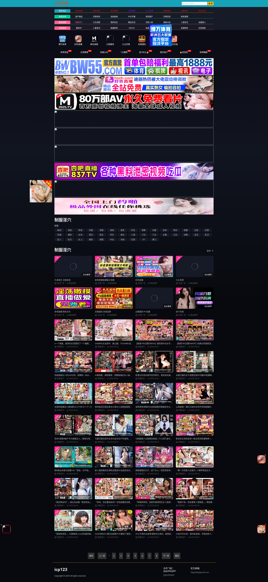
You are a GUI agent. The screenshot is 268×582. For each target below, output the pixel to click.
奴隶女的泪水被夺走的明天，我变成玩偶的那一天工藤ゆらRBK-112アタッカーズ (170, 375)
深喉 (186, 235)
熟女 (101, 235)
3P (143, 239)
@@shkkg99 (168, 575)
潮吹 (70, 235)
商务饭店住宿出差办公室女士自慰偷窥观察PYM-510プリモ (120, 407)
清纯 (112, 230)
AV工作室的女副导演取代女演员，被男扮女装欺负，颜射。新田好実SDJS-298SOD (171, 534)
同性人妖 (149, 22)
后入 (59, 239)
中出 (112, 239)
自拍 (70, 230)
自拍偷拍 (114, 16)
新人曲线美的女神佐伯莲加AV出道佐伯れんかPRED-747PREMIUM (123, 470)
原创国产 (149, 16)
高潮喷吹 (184, 28)
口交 (175, 235)
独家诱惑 (149, 28)
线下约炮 (180, 312)
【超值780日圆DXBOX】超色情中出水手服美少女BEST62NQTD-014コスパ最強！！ (171, 343)
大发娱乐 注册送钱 (62, 280)
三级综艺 (184, 22)
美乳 (123, 230)
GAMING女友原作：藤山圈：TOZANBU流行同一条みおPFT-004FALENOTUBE (128, 343)
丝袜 (165, 230)
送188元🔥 (144, 52)
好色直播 (139, 280)
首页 (91, 556)
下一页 (166, 556)
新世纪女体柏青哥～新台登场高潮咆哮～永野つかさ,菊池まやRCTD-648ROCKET (210, 439)
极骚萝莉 (114, 28)
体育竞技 (64, 52)
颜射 (91, 239)
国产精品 (79, 16)
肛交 (70, 239)
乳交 (207, 235)
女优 (80, 235)
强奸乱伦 (114, 22)
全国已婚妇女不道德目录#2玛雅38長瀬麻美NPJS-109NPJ (201, 375)
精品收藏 (62, 22)
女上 (80, 239)
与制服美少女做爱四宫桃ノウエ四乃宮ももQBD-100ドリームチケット (165, 439)
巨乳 (133, 230)
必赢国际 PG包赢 (142, 312)
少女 (154, 235)
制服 (186, 230)
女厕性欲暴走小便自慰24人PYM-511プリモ (73, 407)
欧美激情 (184, 16)
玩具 (196, 230)
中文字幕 (131, 16)
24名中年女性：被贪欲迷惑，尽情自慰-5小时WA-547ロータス (203, 534)
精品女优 (131, 22)
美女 (123, 235)
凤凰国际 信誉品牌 (103, 312)
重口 (154, 239)
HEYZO (132, 28)
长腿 (154, 230)
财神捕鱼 (204, 52)
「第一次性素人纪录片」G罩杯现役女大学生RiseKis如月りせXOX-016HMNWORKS (211, 470)
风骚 (91, 230)
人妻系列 (96, 28)
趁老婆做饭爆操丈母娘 (104, 280)
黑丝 (175, 230)
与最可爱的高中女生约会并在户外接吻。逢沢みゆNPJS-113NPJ (122, 439)
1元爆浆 (124, 52)
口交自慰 (96, 22)
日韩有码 (96, 16)
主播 (165, 235)
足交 (196, 235)
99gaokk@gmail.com (200, 572)
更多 (209, 251)
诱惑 (101, 230)
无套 (133, 239)
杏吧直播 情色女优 (62, 312)
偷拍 (59, 230)
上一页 (102, 556)
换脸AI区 (167, 22)
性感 (80, 230)
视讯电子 (164, 52)
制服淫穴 (79, 22)
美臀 (144, 230)
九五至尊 (180, 280)
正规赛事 (84, 52)
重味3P (79, 28)
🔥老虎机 (184, 52)
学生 (112, 235)
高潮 (59, 235)
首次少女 (167, 28)
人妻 (133, 235)
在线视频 (62, 28)
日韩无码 (167, 16)
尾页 (177, 556)
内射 (123, 239)
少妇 (144, 235)
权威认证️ (104, 52)
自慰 (207, 230)
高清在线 (62, 16)
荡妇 (91, 235)
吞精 (101, 239)
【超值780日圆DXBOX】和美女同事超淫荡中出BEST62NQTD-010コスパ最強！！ (211, 343)
